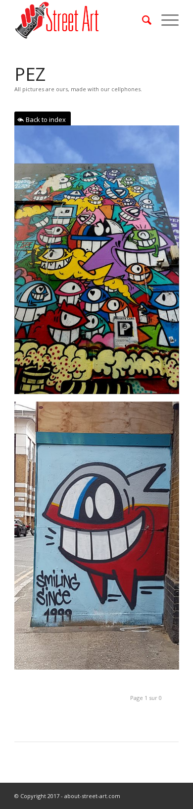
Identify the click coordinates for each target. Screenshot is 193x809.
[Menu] (165, 20)
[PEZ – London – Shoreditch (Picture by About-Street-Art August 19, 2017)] (100, 540)
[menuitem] (141, 20)
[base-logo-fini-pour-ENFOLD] (79, 20)
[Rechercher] (141, 20)
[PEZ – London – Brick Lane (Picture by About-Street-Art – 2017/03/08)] (100, 263)
